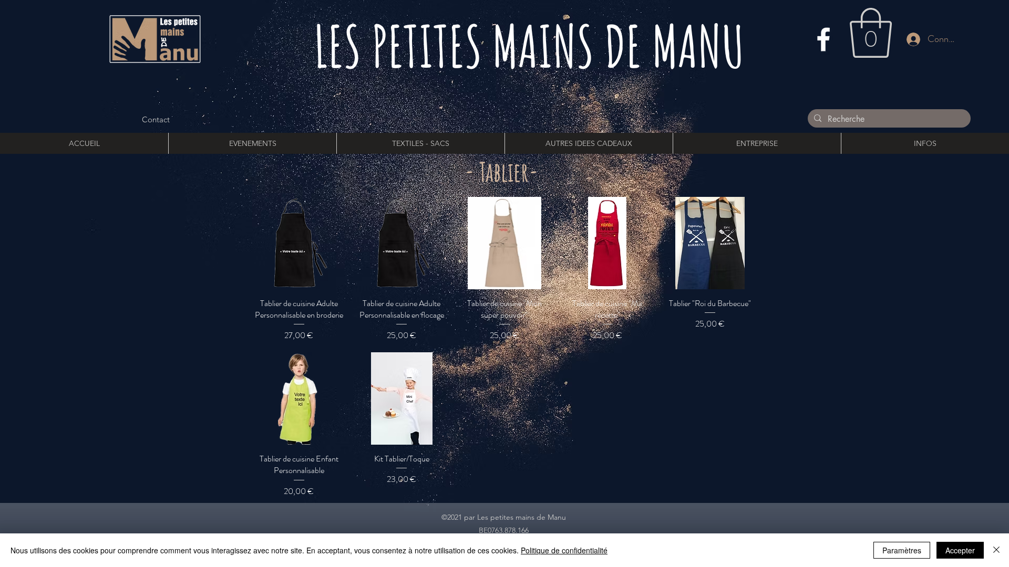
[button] (871, 33)
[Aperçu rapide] (299, 243)
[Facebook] (823, 39)
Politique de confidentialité (564, 550)
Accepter (960, 550)
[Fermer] (996, 550)
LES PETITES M (416, 45)
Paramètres (901, 550)
